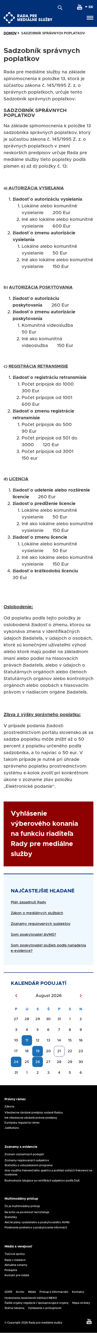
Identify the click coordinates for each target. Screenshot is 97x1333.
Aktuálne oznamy (16, 1265)
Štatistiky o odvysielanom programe (29, 1165)
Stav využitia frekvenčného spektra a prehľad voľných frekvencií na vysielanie (48, 1172)
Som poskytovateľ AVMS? (33, 934)
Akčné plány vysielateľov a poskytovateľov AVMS (37, 1222)
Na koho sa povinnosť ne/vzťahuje (27, 1212)
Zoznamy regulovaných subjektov (27, 1160)
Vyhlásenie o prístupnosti (44, 1308)
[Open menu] (90, 18)
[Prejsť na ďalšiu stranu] (81, 996)
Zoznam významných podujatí (24, 1154)
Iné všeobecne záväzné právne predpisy (31, 1117)
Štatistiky (11, 1217)
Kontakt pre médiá (17, 1275)
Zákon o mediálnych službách (37, 913)
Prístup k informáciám (53, 1292)
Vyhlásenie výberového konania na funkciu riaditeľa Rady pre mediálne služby (44, 833)
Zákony (9, 1106)
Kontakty (78, 1292)
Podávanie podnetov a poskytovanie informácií (36, 1227)
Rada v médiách (15, 1260)
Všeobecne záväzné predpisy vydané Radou (34, 1112)
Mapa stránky (81, 1303)
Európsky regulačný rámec (22, 1122)
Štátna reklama (14, 1308)
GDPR (8, 1292)
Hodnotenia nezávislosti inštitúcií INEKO (31, 1298)
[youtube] (79, 7)
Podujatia (11, 1270)
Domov (10, 33)
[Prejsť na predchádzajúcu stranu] (16, 996)
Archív (20, 1292)
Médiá (32, 1292)
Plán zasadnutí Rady (28, 902)
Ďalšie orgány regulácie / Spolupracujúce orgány (37, 1303)
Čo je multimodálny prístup (22, 1206)
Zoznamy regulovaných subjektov (40, 924)
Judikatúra (12, 1128)
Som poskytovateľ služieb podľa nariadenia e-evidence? (48, 948)
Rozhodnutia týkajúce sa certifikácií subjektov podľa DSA (42, 1180)
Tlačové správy (15, 1254)
